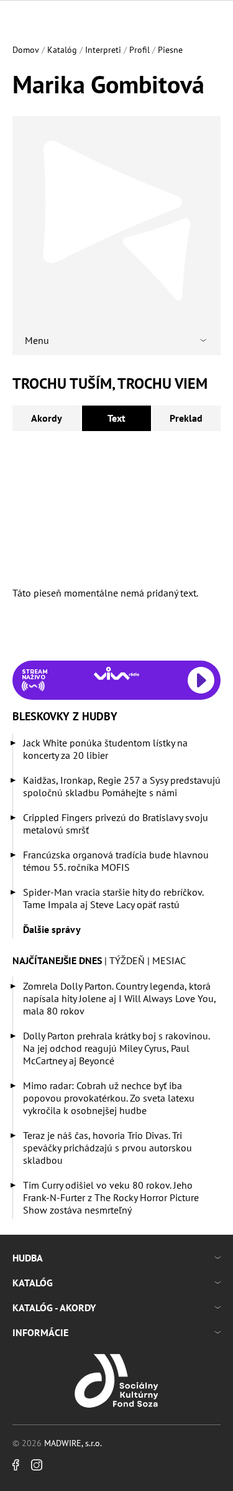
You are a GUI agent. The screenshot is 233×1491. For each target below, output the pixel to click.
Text (116, 418)
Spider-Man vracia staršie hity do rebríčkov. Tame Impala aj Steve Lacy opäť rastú (113, 898)
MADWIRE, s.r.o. (73, 1443)
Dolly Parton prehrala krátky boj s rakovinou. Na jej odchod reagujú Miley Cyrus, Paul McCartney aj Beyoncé (116, 1048)
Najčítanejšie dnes (57, 960)
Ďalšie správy (52, 929)
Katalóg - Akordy (54, 1307)
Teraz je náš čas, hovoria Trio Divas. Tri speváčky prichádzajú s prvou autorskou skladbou (107, 1147)
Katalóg (62, 49)
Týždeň (127, 960)
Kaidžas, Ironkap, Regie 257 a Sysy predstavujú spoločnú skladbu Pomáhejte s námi (122, 786)
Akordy (46, 418)
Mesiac (169, 960)
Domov (25, 49)
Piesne (170, 49)
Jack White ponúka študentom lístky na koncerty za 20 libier (105, 748)
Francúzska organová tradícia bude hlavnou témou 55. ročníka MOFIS (116, 860)
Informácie (40, 1332)
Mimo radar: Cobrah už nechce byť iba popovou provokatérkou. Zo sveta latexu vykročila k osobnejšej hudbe (108, 1098)
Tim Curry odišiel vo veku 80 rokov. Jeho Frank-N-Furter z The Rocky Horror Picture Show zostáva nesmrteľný (111, 1197)
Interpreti (103, 49)
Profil (139, 49)
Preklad (186, 418)
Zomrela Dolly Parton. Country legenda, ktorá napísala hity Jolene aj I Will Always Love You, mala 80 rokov (119, 998)
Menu (37, 340)
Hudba (27, 1258)
